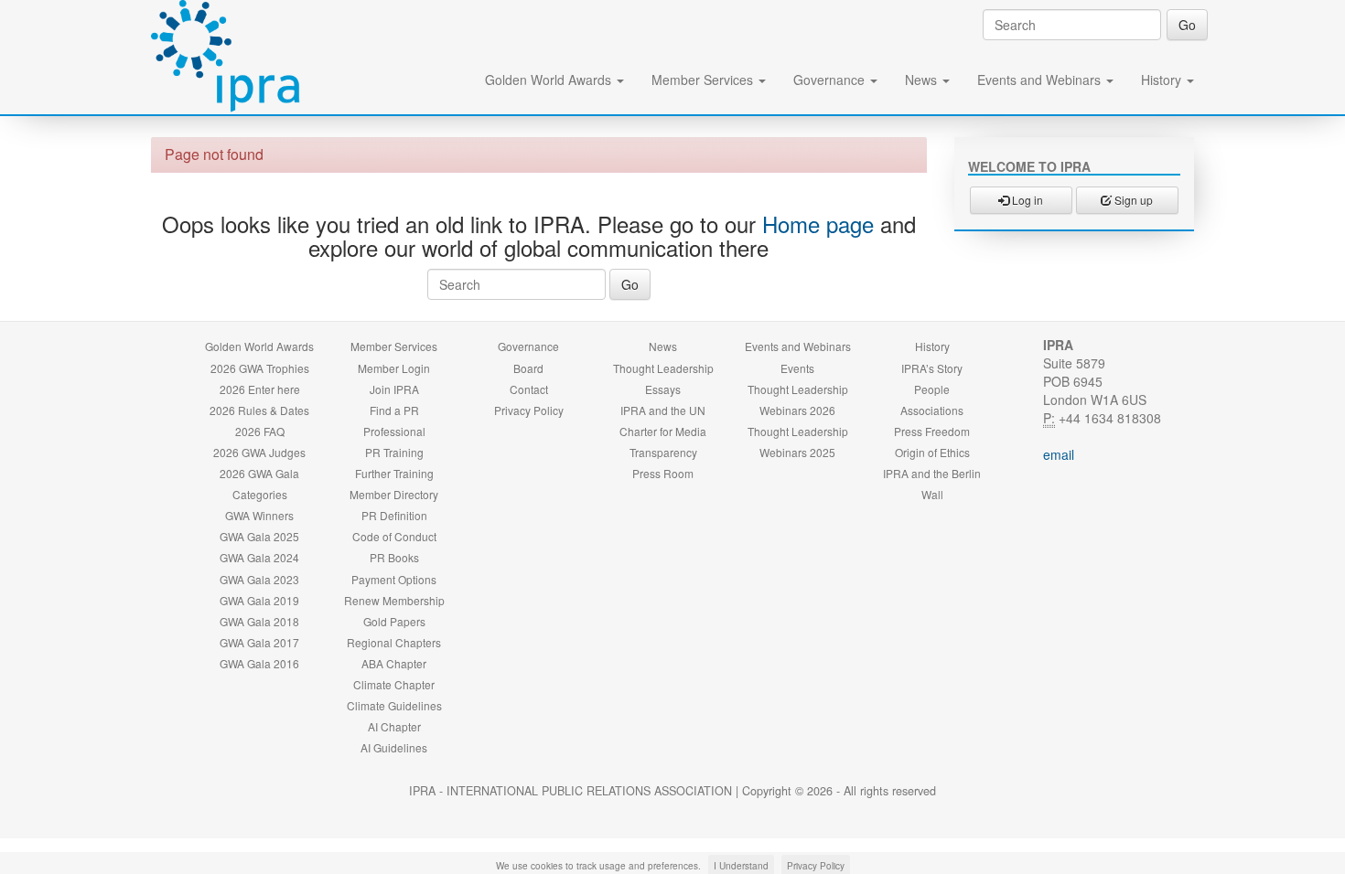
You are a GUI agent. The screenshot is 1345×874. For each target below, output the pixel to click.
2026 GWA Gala (259, 473)
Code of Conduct (394, 536)
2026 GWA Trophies (259, 368)
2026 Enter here (260, 389)
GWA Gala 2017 (259, 642)
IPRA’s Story (932, 368)
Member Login (394, 368)
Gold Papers (394, 621)
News (923, 79)
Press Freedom (932, 431)
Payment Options (393, 579)
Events (797, 368)
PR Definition (394, 515)
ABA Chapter (393, 663)
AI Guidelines (393, 747)
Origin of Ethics (932, 452)
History (1163, 79)
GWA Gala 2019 (259, 600)
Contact (529, 389)
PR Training (394, 452)
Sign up (1132, 200)
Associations (931, 410)
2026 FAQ (260, 431)
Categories (259, 494)
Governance (830, 79)
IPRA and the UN (662, 410)
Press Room (663, 473)
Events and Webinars (1040, 79)
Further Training (394, 473)
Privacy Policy (529, 410)
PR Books (394, 557)
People (932, 389)
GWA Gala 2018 (259, 621)
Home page (818, 224)
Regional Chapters (394, 642)
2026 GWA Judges (259, 452)
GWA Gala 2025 (259, 536)
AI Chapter (394, 726)
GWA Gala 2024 (259, 557)
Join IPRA (394, 389)
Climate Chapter (394, 684)
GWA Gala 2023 (259, 579)
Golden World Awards (550, 79)
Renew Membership (394, 600)
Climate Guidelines (394, 705)
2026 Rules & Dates (259, 410)
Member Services (704, 79)
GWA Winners (259, 515)
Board (528, 368)
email (1058, 454)
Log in (1026, 200)
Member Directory (394, 494)
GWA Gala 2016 (259, 663)
